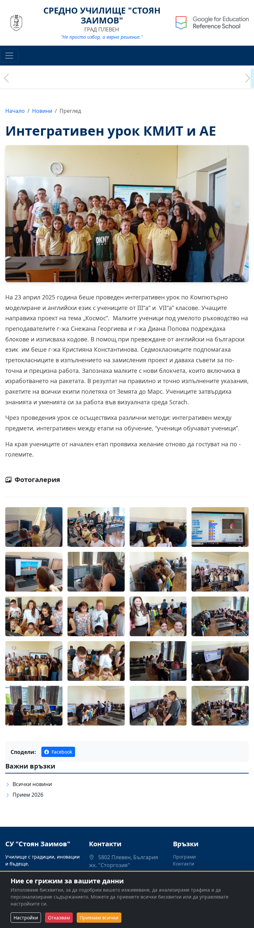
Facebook (61, 752)
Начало (15, 110)
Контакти (183, 864)
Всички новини (32, 784)
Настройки (26, 917)
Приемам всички (99, 917)
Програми (184, 857)
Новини (42, 110)
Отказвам (59, 917)
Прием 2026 (28, 794)
